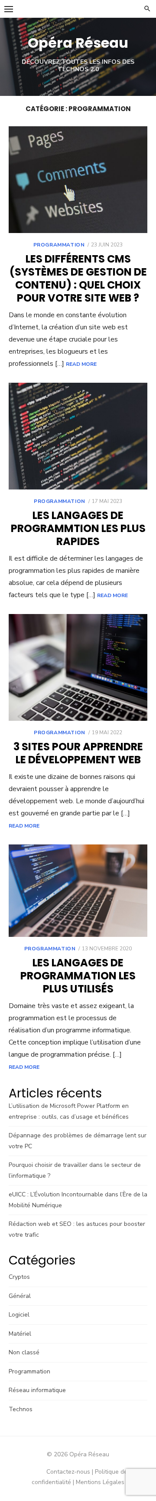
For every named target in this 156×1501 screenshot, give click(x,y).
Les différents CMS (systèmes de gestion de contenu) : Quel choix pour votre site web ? (78, 278)
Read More (81, 364)
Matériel (20, 1334)
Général (20, 1296)
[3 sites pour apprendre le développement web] (78, 667)
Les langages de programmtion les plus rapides (78, 528)
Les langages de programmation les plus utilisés (78, 976)
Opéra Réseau (78, 43)
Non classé (24, 1352)
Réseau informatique (37, 1390)
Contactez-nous (68, 1472)
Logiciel (19, 1315)
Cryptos (19, 1277)
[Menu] (8, 8)
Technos (20, 1409)
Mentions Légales (100, 1482)
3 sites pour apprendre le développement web (78, 753)
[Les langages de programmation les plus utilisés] (78, 890)
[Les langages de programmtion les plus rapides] (78, 436)
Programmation (59, 244)
